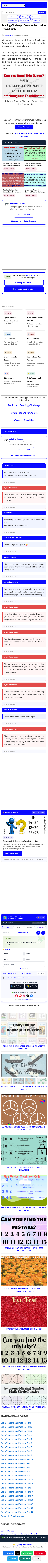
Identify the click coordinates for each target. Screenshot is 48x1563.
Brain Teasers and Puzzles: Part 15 (17, 1479)
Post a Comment (23, 215)
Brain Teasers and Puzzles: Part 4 (16, 1435)
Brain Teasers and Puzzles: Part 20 (17, 1500)
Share (42, 973)
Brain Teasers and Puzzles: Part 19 (17, 1496)
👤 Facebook (8, 1553)
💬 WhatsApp (27, 1553)
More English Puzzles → (24, 283)
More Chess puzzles (9, 973)
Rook (6, 959)
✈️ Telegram (12, 1558)
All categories (26, 973)
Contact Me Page (7, 1531)
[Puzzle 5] (27, 968)
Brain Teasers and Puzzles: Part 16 (17, 1483)
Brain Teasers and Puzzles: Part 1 (16, 1423)
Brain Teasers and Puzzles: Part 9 (16, 1455)
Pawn (6, 954)
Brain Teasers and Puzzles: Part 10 (17, 1459)
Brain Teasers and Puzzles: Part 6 (16, 1443)
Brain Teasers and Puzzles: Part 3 (16, 1431)
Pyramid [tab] (29, 927)
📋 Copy (36, 1558)
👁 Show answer (9, 964)
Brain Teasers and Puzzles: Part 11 (17, 1463)
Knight (28, 959)
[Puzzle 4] (25, 968)
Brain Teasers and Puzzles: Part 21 (17, 1504)
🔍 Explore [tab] (40, 927)
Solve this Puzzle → (12, 853)
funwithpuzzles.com (27, 999)
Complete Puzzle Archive (12, 1516)
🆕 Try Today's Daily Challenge (24, 289)
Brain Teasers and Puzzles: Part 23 (17, 1512)
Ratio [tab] (18, 927)
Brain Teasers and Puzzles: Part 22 (17, 1508)
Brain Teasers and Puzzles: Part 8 (16, 1451)
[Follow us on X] (27, 995)
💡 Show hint (7, 949)
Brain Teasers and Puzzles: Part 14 (17, 1475)
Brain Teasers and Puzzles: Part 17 (17, 1488)
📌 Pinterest (40, 1553)
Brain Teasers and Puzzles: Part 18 (17, 1492)
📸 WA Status (25, 1558)
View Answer (24, 127)
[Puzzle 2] (22, 968)
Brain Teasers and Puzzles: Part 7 (16, 1447)
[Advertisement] (24, 246)
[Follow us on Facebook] (31, 995)
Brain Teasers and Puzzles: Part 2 (16, 1427)
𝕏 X (18, 1553)
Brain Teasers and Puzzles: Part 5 (16, 1439)
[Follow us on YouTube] (20, 995)
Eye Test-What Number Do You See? (23, 1329)
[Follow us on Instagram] (24, 995)
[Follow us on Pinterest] (16, 995)
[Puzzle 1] (20, 968)
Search (41, 13)
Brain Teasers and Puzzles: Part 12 (17, 1467)
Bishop (28, 954)
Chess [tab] (7, 927)
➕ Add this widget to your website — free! (16, 978)
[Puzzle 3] (23, 968)
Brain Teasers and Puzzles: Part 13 (17, 1471)
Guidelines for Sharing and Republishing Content (19, 1534)
